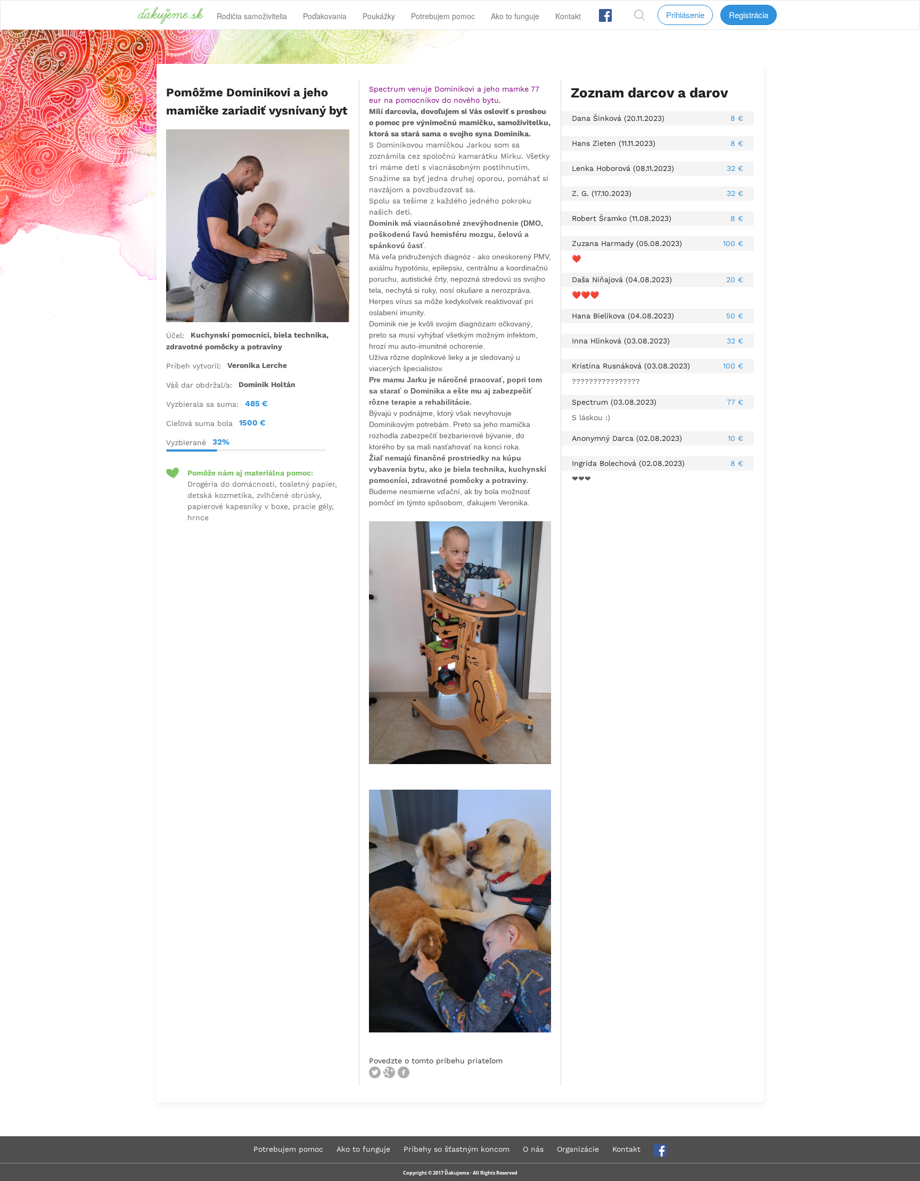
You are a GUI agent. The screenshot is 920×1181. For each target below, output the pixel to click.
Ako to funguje (515, 16)
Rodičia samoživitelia (252, 16)
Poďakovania (325, 16)
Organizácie (578, 1149)
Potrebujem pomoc (443, 16)
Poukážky (379, 16)
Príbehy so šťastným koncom (457, 1149)
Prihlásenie (685, 14)
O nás (533, 1149)
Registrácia (748, 14)
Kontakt (568, 16)
